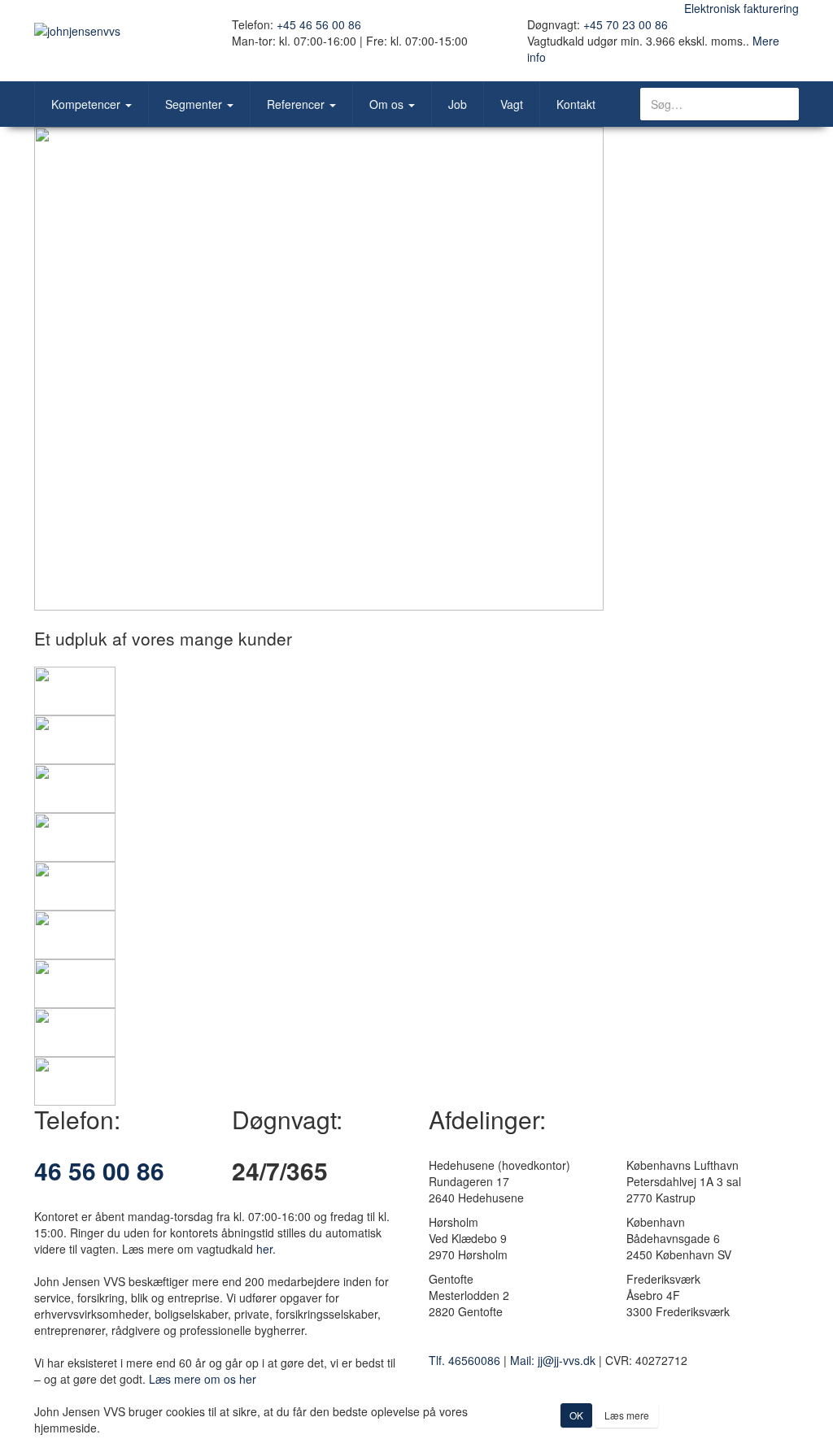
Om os (388, 104)
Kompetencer (87, 104)
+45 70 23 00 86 (625, 24)
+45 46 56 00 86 (319, 24)
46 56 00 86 (99, 1170)
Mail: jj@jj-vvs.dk (552, 1360)
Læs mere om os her (202, 1379)
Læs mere (626, 1415)
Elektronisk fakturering (741, 8)
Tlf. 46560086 (464, 1360)
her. (266, 1249)
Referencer (297, 104)
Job (457, 104)
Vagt (511, 104)
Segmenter (195, 104)
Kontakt (575, 104)
